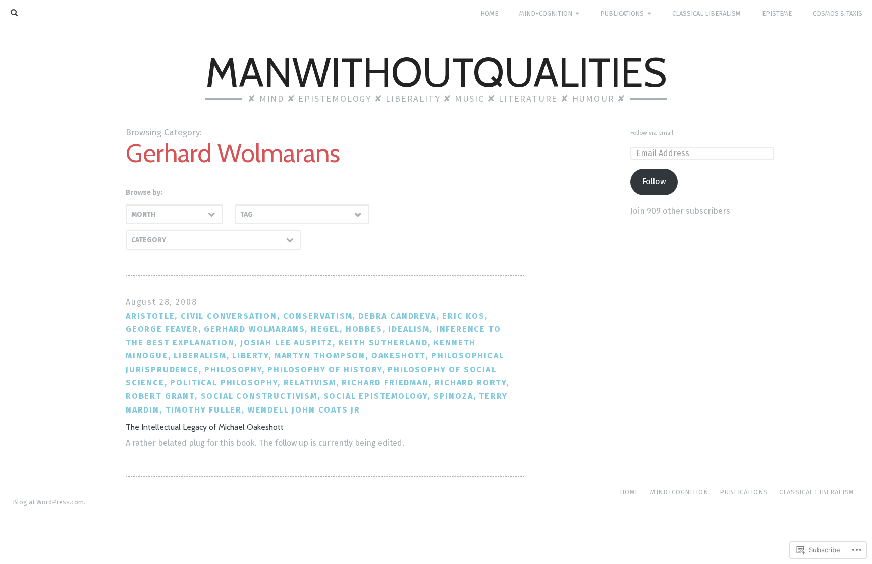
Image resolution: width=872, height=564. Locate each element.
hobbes (364, 329)
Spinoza (453, 396)
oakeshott (398, 356)
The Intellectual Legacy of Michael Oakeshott (205, 427)
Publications (622, 13)
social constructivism (259, 396)
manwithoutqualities (436, 72)
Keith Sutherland (383, 342)
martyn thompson (320, 356)
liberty (250, 356)
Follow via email (651, 132)
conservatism (318, 316)
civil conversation (229, 316)
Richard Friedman (385, 382)
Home (489, 13)
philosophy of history (324, 369)
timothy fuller (204, 410)
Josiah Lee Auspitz (286, 342)
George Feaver (162, 329)
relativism (310, 382)
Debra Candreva (397, 316)
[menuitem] (489, 13)
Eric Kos (463, 316)
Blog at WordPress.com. (49, 502)
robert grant (160, 396)
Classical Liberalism (706, 13)
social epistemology (375, 396)
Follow (654, 181)
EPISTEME (777, 13)
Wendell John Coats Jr (304, 410)
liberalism (200, 356)
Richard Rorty (470, 382)
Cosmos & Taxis (837, 13)
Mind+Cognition (545, 13)
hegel (325, 329)
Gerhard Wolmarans (254, 329)
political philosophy (223, 382)
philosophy (232, 369)
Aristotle (150, 316)
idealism (409, 329)
